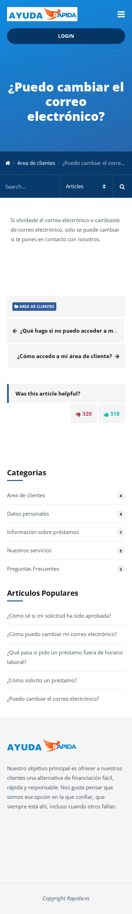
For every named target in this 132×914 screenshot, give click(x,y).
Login (66, 36)
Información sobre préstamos (43, 531)
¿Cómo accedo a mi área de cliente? (64, 356)
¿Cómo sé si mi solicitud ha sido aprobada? (59, 615)
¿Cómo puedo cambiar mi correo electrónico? (62, 633)
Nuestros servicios (29, 550)
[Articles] (66, 186)
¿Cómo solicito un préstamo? (42, 680)
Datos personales (28, 513)
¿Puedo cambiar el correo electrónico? (53, 698)
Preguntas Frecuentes (33, 568)
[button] (121, 14)
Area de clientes (36, 162)
